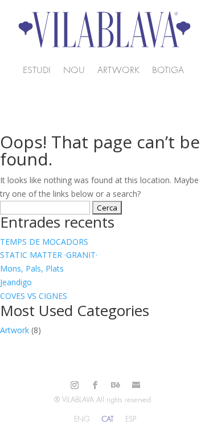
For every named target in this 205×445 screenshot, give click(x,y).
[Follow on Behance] (116, 385)
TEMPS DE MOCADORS (44, 241)
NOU (74, 70)
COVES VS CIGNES (33, 295)
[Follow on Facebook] (95, 385)
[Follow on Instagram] (75, 385)
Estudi (37, 70)
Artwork (118, 70)
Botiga (168, 70)
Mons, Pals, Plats (32, 268)
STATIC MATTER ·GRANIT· (48, 254)
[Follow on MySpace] (136, 385)
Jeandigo (16, 282)
